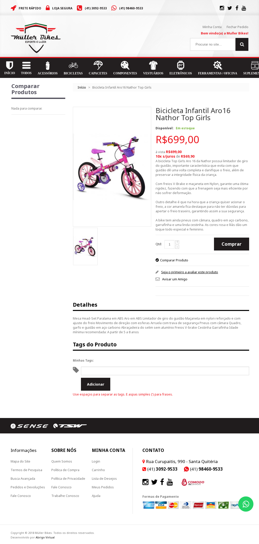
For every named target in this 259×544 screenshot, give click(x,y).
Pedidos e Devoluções (28, 487)
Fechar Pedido (237, 27)
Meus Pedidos (103, 487)
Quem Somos (61, 461)
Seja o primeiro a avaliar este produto (189, 272)
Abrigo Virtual (45, 537)
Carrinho (98, 470)
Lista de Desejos (104, 478)
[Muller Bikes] (36, 38)
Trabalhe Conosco (65, 495)
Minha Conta (212, 27)
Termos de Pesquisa (26, 470)
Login (96, 461)
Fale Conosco (21, 495)
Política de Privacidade (68, 478)
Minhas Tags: (83, 360)
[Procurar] (241, 44)
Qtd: (159, 244)
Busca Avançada (23, 478)
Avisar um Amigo (174, 279)
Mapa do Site (20, 461)
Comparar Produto (174, 260)
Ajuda (96, 495)
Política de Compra (65, 470)
